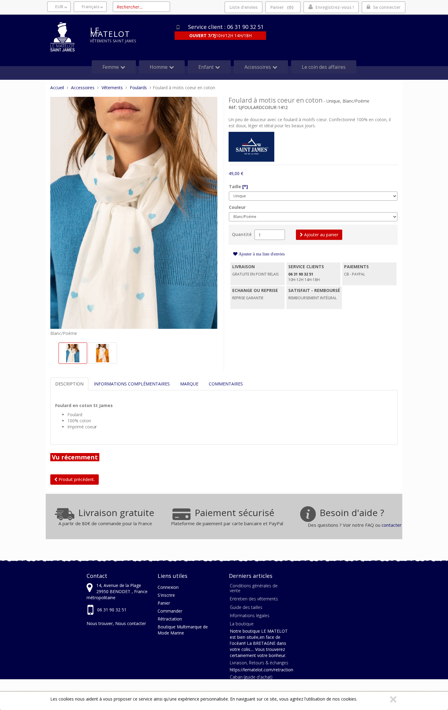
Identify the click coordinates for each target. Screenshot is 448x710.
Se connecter (386, 7)
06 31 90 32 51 (111, 610)
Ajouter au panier (320, 234)
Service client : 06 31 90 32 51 (226, 26)
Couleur (237, 207)
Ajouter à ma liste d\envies (261, 254)
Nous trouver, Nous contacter (116, 623)
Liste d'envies (243, 7)
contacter (392, 525)
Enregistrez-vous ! (334, 7)
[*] (245, 186)
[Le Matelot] (65, 36)
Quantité (241, 234)
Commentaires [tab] (226, 384)
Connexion (168, 587)
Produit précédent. (76, 479)
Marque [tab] (189, 384)
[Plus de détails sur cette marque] (251, 146)
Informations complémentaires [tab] (132, 384)
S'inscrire (166, 595)
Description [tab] (69, 384)
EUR (59, 6)
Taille (238, 186)
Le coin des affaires (324, 67)
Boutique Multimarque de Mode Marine (183, 630)
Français (90, 6)
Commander (170, 611)
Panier (281, 7)
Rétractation (170, 619)
